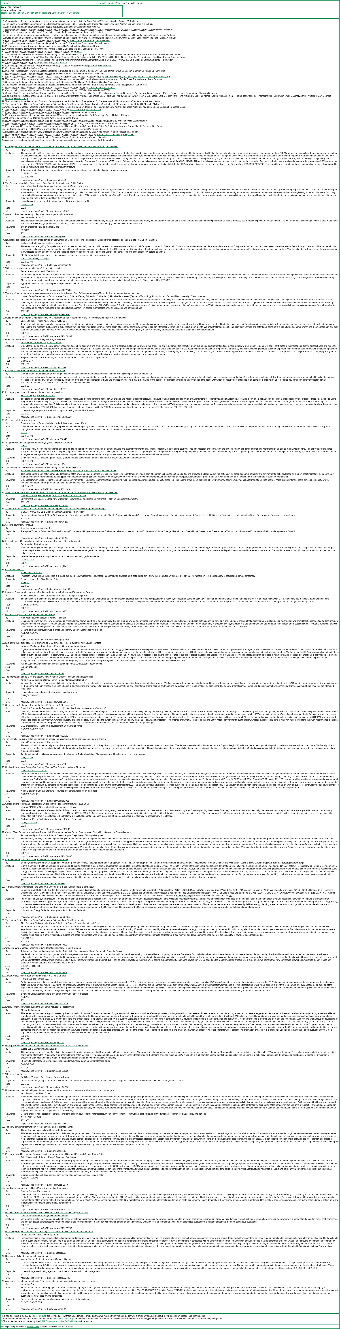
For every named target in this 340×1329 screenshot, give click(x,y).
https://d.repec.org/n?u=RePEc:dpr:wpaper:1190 (43, 1151)
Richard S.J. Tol (77, 109)
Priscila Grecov (170, 93)
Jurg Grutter (167, 60)
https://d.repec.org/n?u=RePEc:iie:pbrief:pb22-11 (44, 389)
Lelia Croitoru (136, 60)
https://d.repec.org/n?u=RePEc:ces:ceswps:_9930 (44, 1185)
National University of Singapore (31, 13)
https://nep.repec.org (63, 1319)
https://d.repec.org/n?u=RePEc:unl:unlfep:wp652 (43, 764)
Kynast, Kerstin (138, 96)
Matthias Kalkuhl (96, 123)
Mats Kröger (92, 24)
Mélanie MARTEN (101, 90)
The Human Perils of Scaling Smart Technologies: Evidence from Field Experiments (44, 104)
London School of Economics (65, 13)
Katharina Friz (107, 140)
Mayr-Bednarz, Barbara (278, 863)
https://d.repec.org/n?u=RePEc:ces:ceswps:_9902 (44, 566)
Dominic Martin (102, 43)
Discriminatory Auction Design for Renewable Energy (30, 74)
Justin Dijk (117, 134)
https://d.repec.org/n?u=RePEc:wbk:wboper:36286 (44, 538)
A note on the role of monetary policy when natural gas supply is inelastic (39, 27)
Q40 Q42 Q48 (27, 1064)
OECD (78, 52)
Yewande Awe (145, 57)
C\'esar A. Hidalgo (168, 38)
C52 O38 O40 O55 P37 (32, 729)
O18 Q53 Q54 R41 (29, 605)
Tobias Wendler (102, 40)
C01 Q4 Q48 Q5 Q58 (31, 966)
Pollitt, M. (134, 21)
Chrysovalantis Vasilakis (117, 123)
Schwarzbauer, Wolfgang (158, 76)
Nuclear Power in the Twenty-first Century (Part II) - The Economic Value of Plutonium (45, 87)
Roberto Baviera (79, 129)
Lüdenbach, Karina (156, 96)
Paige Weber (90, 65)
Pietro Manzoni (95, 129)
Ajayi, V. (125, 21)
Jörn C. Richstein (96, 74)
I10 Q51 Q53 (27, 757)
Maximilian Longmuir (109, 24)
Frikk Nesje (113, 126)
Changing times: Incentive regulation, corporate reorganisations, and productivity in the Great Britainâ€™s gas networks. (61, 21)
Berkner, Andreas (79, 96)
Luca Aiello (97, 132)
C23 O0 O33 (27, 361)
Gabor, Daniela (63, 49)
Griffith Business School (50, 1321)
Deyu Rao (160, 71)
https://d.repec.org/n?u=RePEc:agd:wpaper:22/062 (44, 736)
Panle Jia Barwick (106, 71)
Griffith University (73, 1321)
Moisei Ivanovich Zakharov (128, 101)
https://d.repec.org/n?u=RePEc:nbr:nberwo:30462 (44, 611)
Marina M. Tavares (156, 54)
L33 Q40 (25, 1036)
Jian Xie (114, 60)
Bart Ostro (157, 57)
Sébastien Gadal (107, 101)
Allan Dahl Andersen (166, 35)
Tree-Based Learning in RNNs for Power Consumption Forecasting (36, 129)
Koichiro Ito (120, 107)
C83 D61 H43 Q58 (29, 1178)
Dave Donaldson (124, 71)
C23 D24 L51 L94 (29, 173)
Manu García (120, 79)
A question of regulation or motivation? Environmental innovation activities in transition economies (51, 140)
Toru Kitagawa (145, 107)
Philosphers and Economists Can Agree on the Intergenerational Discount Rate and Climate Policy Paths (54, 126)
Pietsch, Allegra (73, 46)
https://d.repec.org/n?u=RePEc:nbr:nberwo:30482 (44, 945)
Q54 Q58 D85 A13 (29, 695)
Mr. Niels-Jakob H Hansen (117, 54)
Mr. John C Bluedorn (94, 54)
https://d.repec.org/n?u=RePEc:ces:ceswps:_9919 (44, 1004)
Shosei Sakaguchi (161, 107)
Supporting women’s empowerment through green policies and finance (38, 52)
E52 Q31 (25, 230)
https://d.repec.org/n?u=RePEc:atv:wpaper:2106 (43, 1124)
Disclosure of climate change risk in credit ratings (28, 137)
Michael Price (159, 104)
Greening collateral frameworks (20, 49)
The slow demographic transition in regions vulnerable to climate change (39, 123)
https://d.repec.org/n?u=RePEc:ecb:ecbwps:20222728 (46, 417)
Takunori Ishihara (105, 107)
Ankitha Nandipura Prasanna (148, 93)
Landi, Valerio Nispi (93, 32)
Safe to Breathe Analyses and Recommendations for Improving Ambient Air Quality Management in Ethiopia (55, 60)
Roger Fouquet (8, 13)
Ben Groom (157, 126)
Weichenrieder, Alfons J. (88, 27)
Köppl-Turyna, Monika (134, 76)
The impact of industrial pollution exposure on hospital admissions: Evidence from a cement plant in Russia (55, 85)
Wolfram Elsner (140, 121)
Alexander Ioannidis (86, 112)
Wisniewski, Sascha (288, 96)
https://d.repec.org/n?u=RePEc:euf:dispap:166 (42, 1042)
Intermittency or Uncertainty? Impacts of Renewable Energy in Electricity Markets (43, 65)
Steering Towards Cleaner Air (19, 63)
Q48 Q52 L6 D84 (29, 822)
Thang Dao (82, 123)
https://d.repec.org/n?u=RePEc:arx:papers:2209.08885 (46, 856)
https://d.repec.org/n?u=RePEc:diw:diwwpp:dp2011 (45, 801)
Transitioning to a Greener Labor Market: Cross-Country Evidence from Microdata (43, 54)
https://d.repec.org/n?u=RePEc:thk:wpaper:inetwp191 (46, 265)
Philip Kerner (76, 40)
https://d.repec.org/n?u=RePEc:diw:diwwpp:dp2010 (45, 211)
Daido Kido (131, 107)
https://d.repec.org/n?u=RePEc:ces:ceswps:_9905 (44, 702)
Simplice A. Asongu (108, 82)
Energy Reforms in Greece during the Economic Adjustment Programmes (39, 112)
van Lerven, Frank (95, 49)
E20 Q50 (25, 582)
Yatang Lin (149, 71)
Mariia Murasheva (117, 85)
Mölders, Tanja (21, 98)
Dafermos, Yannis (46, 49)
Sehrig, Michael (219, 96)
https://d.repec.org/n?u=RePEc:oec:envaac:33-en (44, 464)
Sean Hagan (88, 43)
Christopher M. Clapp (111, 104)
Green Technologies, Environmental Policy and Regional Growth (35, 40)
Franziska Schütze (145, 24)
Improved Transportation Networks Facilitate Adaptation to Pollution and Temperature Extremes (49, 71)
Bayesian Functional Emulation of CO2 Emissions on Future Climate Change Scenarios (46, 132)
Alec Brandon (93, 104)
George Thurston (129, 57)
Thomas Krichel (33, 1327)
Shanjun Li (138, 71)
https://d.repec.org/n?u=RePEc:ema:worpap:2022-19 (45, 829)
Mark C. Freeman (143, 126)
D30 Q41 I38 (27, 204)
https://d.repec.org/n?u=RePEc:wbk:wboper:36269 (44, 505)
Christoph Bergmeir (208, 93)
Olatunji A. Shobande (88, 82)
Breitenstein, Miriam (78, 137)
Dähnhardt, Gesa (97, 96)
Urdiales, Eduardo (120, 115)
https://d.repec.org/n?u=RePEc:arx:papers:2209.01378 (46, 1209)
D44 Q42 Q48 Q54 (29, 633)
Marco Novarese (128, 1319)
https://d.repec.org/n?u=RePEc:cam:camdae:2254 (44, 180)
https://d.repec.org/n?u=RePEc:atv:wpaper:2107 (43, 1309)
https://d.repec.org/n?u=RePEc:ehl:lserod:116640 (44, 439)
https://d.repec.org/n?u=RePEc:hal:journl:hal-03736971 (47, 917)
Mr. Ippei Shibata (139, 54)
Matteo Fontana (110, 132)
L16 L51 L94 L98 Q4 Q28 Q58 (35, 258)
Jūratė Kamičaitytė (151, 101)
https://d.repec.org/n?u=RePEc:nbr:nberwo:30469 (44, 972)
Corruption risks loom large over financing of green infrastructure (35, 43)
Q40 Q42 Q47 (27, 560)
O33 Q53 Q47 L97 (29, 794)
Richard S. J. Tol (93, 109)
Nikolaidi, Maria (78, 49)
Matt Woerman (105, 65)
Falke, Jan (111, 96)
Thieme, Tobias (234, 96)
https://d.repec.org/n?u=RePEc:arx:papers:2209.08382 (46, 336)
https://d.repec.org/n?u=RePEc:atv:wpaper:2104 (43, 367)
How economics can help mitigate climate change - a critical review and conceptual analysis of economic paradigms (59, 121)
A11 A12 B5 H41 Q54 (31, 1117)
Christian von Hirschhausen (102, 87)
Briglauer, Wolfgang (114, 76)
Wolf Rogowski (125, 121)
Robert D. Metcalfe (143, 104)
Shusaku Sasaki (178, 107)
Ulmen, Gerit (272, 96)
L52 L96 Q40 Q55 (29, 667)
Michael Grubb (167, 29)
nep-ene (6, 3)
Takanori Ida (90, 107)
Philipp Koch (152, 38)
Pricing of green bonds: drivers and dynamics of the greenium (34, 46)
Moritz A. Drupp (126, 126)
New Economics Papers (110, 3)
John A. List (127, 104)
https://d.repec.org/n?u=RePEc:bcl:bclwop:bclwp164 (45, 589)
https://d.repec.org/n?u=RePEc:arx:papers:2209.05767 (46, 1228)
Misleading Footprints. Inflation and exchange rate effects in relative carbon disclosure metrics (49, 134)
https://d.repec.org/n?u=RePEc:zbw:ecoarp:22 (42, 673)
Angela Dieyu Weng (187, 93)
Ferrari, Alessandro (74, 32)
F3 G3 (24, 432)
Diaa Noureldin (173, 54)
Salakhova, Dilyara (91, 46)
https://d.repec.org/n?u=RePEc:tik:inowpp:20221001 (45, 314)
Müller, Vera (171, 96)
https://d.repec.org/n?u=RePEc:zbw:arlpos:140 (43, 883)
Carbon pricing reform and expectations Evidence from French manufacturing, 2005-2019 (47, 90)
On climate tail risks (14, 68)
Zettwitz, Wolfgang (308, 96)
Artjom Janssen (104, 134)
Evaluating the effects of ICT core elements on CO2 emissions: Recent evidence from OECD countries (53, 76)
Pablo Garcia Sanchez (37, 68)
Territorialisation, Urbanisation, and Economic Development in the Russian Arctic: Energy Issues (50, 101)
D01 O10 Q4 (27, 938)
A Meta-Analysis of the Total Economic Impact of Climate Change (35, 109)
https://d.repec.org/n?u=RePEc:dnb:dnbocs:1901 (44, 1253)
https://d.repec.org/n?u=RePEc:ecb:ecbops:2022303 (45, 1278)
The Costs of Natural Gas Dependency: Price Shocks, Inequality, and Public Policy (44, 24)
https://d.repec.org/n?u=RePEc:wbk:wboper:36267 (44, 1087)
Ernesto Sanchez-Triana (174, 57)
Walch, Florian (61, 137)
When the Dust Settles (15, 118)
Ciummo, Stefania (97, 137)
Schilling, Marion (203, 96)
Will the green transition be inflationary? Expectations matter (33, 32)
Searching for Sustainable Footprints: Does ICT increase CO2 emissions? (40, 82)
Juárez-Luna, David (102, 115)
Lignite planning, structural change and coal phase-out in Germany (36, 96)
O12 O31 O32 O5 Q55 (31, 1302)
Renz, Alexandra (186, 96)
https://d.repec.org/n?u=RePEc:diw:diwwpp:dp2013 (45, 640)
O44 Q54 (25, 997)
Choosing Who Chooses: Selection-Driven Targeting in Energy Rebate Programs (43, 107)
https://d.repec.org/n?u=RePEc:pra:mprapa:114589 (45, 1071)
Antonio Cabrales (104, 79)
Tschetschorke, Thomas (254, 96)
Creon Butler (75, 43)
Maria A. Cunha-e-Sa (137, 85)
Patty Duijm (128, 134)
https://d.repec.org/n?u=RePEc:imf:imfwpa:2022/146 (45, 489)
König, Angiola (123, 96)
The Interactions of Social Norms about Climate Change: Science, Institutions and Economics (49, 79)
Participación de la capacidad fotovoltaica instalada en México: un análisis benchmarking (47, 115)
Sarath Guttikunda (151, 60)
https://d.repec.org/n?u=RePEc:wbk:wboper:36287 (44, 522)
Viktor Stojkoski (138, 38)
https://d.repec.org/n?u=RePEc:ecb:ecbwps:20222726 (46, 290)
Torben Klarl (88, 40)
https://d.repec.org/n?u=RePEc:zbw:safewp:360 (43, 237)
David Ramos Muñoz (137, 79)
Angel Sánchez (155, 79)
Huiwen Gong (149, 35)
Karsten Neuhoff (127, 24)
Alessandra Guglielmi (129, 132)
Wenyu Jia (124, 60)
